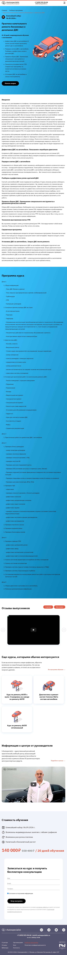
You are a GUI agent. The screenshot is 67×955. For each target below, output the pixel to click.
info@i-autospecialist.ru (41, 3)
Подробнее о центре (57, 760)
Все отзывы (59, 607)
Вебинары (5, 948)
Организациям (18, 942)
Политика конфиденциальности (35, 945)
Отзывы (4, 945)
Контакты (16, 948)
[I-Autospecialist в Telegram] (48, 930)
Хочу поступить (16, 901)
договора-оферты (42, 907)
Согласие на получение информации (21, 893)
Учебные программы (31, 942)
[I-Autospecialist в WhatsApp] (41, 930)
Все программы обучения (55, 669)
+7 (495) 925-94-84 (41, 2)
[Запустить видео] (33, 630)
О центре (48, 607)
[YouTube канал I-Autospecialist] (56, 930)
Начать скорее (10, 83)
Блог (14, 945)
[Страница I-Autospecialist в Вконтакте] (63, 930)
